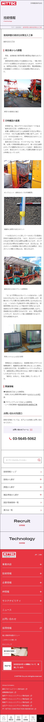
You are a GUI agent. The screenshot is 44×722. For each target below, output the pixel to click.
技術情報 (18, 27)
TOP (12, 27)
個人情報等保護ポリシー (11, 635)
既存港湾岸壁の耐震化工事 (27, 405)
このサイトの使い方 (9, 640)
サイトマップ (7, 644)
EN (40, 555)
